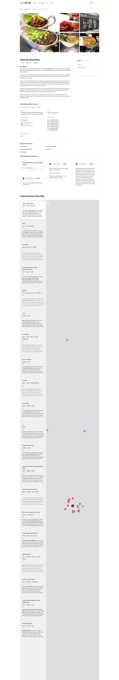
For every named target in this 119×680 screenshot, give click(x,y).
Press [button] (52, 2)
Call (22, 62)
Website (36, 62)
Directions (28, 62)
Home (21, 9)
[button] (47, 430)
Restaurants (28, 9)
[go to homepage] (25, 3)
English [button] (91, 2)
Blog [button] (48, 2)
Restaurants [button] (41, 2)
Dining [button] (35, 2)
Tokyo (34, 9)
